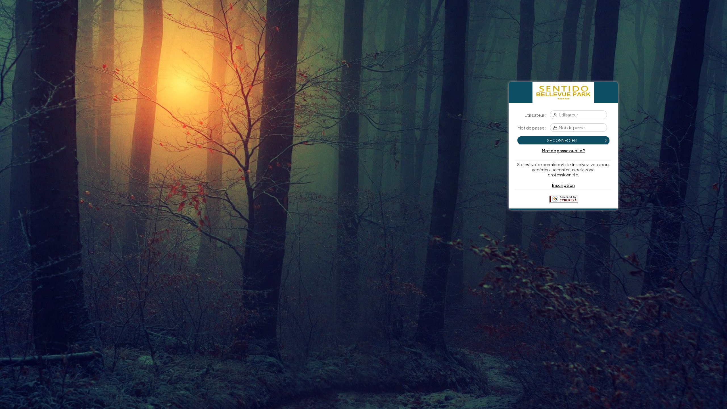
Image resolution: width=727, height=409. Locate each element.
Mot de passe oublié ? (563, 150)
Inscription (563, 185)
